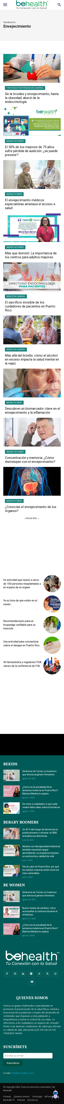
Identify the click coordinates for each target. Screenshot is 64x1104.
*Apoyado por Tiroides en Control (25, 87)
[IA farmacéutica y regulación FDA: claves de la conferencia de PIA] (52, 665)
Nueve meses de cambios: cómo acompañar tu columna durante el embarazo (39, 911)
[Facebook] (7, 974)
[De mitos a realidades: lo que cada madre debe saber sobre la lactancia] (11, 808)
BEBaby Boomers (15, 141)
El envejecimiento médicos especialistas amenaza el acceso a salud (30, 204)
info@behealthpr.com (22, 1073)
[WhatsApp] (55, 974)
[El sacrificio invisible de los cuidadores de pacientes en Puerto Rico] (32, 276)
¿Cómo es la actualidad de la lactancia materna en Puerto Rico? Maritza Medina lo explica (40, 790)
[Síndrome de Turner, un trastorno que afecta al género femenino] (11, 775)
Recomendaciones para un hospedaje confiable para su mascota (19, 624)
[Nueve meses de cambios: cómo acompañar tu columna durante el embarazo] (11, 912)
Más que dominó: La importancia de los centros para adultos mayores (31, 255)
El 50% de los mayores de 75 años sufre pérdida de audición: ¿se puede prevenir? (31, 151)
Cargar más (31, 518)
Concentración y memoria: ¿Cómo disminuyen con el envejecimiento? (30, 460)
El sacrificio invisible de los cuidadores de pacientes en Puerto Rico (30, 306)
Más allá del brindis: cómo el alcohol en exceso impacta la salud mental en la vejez (32, 359)
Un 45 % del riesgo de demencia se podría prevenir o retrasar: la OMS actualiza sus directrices (40, 832)
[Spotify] (31, 974)
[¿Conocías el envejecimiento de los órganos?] (32, 481)
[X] (47, 974)
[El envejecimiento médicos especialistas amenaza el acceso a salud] (32, 174)
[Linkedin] (23, 974)
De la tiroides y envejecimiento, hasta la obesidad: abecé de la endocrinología (32, 98)
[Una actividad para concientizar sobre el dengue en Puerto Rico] (52, 645)
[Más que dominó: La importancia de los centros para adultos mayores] (32, 227)
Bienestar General (16, 296)
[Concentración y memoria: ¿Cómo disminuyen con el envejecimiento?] (32, 432)
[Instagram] (15, 974)
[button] (55, 1095)
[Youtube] (32, 982)
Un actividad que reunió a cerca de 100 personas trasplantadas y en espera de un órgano (22, 583)
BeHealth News (14, 194)
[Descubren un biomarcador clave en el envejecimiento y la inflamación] (32, 383)
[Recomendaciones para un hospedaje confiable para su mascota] (52, 624)
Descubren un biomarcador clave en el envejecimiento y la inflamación (32, 410)
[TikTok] (39, 974)
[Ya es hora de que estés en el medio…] (52, 604)
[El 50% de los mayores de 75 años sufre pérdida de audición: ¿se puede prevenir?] (32, 121)
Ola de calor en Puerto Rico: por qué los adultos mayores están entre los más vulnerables (40, 869)
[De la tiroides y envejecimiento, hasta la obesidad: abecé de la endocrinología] (32, 68)
